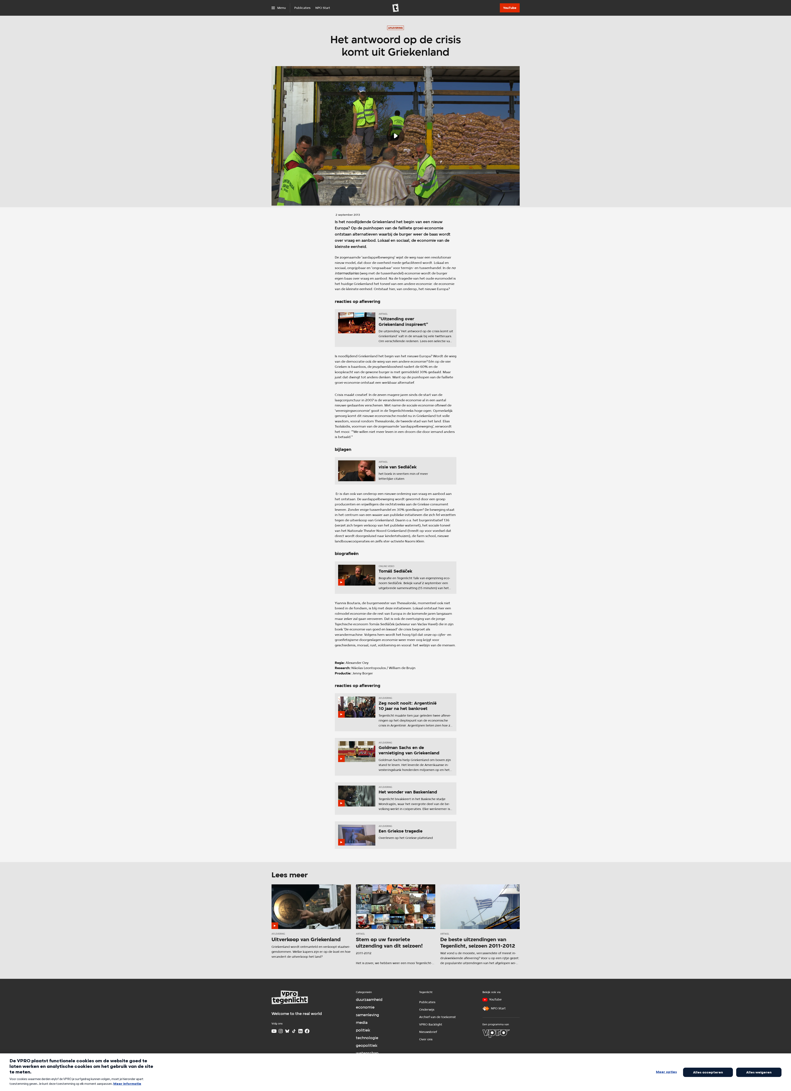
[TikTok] (293, 1031)
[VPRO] (496, 1033)
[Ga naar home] (395, 8)
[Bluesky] (287, 1031)
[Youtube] (274, 1031)
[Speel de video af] (396, 136)
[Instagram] (280, 1031)
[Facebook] (307, 1031)
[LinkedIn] (300, 1031)
